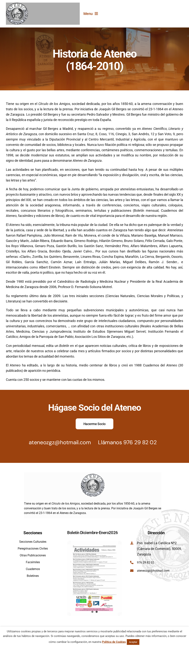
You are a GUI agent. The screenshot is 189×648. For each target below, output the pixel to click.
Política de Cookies (114, 642)
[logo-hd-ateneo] (17, 4)
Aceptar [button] (133, 642)
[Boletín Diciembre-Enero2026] (94, 578)
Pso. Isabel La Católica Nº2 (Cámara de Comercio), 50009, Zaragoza (159, 548)
